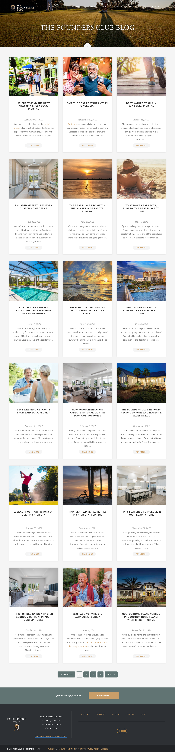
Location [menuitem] (91, 7)
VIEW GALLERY (103, 695)
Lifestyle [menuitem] (76, 7)
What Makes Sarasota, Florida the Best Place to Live (141, 208)
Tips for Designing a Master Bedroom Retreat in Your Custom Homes (33, 617)
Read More (33, 145)
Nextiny (81, 748)
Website (51, 748)
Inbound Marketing (66, 748)
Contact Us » (51, 728)
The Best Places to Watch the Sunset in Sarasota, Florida (87, 208)
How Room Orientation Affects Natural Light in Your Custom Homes (87, 413)
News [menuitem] (144, 7)
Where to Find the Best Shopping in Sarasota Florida (34, 106)
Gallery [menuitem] (132, 7)
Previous (68, 674)
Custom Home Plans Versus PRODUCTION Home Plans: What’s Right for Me (141, 617)
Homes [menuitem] (104, 7)
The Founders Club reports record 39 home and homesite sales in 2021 (141, 413)
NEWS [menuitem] (143, 714)
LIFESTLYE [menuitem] (115, 714)
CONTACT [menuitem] (85, 714)
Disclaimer (105, 748)
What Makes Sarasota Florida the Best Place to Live (141, 310)
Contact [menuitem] (156, 7)
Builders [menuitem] (117, 7)
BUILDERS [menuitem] (100, 714)
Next (110, 674)
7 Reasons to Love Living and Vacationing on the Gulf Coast (87, 310)
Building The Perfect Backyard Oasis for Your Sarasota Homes (34, 310)
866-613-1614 (54, 724)
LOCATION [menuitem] (130, 714)
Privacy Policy (93, 748)
